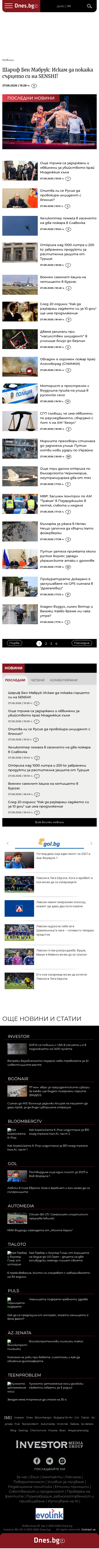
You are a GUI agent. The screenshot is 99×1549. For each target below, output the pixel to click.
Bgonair (18, 1078)
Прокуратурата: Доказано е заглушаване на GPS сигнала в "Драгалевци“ (66, 583)
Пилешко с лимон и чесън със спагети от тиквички (65, 928)
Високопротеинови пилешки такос (61, 854)
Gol (12, 1163)
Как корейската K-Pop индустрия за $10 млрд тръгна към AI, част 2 (59, 1131)
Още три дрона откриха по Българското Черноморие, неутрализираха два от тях (65, 473)
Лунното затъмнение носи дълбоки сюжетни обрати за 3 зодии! (56, 1385)
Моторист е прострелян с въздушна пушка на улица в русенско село (64, 390)
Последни (15, 680)
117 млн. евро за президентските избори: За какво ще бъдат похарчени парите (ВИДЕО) (59, 1091)
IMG (8, 1417)
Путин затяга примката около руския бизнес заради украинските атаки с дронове (68, 556)
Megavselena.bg (78, 1430)
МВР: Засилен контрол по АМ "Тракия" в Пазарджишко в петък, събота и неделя (66, 500)
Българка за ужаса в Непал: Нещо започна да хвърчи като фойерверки (66, 528)
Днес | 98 (64, 6)
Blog (13, 1430)
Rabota (74, 1424)
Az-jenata (19, 1332)
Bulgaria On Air (63, 1417)
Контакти (52, 1477)
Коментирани (64, 680)
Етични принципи (72, 1486)
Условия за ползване (65, 1482)
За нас (22, 1477)
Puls (13, 1290)
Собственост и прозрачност (36, 1491)
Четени (38, 680)
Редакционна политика (30, 1486)
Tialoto (17, 1244)
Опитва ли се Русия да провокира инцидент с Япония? (60, 195)
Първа (14, 643)
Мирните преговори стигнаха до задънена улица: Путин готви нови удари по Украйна (67, 445)
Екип (34, 1477)
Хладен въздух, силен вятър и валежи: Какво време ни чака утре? (66, 611)
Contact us (89, 1529)
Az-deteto (87, 1424)
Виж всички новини (49, 822)
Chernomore (38, 1430)
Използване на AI (63, 1501)
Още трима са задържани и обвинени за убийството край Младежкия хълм (67, 167)
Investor (18, 1036)
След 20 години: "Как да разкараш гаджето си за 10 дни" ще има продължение (68, 308)
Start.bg (23, 1430)
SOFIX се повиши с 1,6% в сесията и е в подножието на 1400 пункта (57, 1047)
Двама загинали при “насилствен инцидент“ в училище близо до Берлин (63, 336)
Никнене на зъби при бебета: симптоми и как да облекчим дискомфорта (64, 880)
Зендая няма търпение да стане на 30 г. (37, 1399)
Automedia (21, 1205)
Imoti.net (62, 1424)
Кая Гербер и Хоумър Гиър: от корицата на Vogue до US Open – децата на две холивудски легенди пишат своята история (48, 1258)
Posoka (52, 1430)
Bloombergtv (25, 1121)
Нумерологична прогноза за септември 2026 (64, 976)
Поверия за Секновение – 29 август (61, 902)
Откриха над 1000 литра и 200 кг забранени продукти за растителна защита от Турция (48, 767)
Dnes (29, 1417)
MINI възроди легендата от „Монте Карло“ (40, 1230)
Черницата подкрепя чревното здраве (58, 1299)
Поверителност (29, 1482)
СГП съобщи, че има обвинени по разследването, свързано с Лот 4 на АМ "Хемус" (66, 418)
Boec (62, 1430)
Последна (82, 643)
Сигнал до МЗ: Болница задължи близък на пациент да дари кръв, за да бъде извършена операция (47, 1105)
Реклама (73, 1477)
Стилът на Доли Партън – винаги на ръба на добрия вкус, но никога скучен (65, 952)
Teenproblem (24, 1375)
